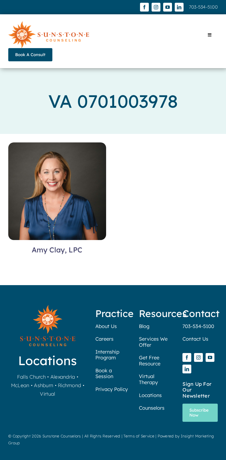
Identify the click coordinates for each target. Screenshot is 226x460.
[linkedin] (179, 7)
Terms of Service (138, 436)
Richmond (69, 385)
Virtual (47, 394)
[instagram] (156, 7)
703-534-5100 (203, 7)
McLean (20, 385)
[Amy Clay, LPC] (57, 146)
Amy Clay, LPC (57, 249)
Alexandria (62, 377)
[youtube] (167, 7)
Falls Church (31, 377)
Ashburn (43, 385)
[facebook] (144, 7)
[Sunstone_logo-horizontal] (48, 23)
